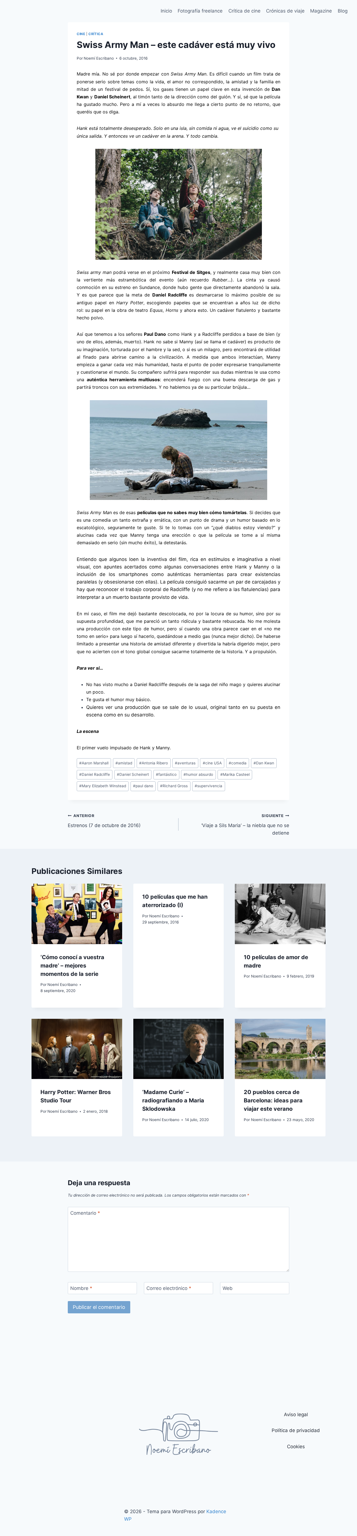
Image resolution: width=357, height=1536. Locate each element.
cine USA (212, 763)
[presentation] (77, 914)
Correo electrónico (168, 1288)
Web (228, 1288)
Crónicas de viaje (285, 11)
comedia (238, 763)
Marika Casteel (235, 774)
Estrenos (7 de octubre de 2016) (104, 820)
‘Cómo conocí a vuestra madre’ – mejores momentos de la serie (72, 965)
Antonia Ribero (153, 763)
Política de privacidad (296, 1430)
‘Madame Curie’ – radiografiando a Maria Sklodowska (173, 1100)
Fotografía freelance (200, 11)
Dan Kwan (264, 763)
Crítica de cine (244, 11)
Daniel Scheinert (133, 774)
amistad (123, 763)
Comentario (85, 1213)
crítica (95, 34)
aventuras (185, 763)
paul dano (143, 786)
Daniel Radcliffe (94, 774)
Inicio (166, 11)
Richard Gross (174, 786)
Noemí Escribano (99, 58)
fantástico (166, 774)
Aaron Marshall (93, 763)
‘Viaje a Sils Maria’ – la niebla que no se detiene (245, 824)
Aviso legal (296, 1414)
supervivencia (208, 786)
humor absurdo (198, 774)
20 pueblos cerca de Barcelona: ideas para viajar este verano (273, 1100)
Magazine (321, 11)
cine (81, 34)
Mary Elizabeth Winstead (102, 786)
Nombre (81, 1288)
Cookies (296, 1446)
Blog (343, 11)
